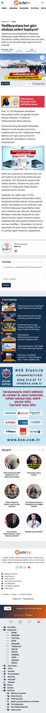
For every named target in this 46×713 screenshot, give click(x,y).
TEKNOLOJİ (16, 646)
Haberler (5, 22)
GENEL (14, 633)
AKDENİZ (15, 660)
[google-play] (28, 599)
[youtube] (39, 622)
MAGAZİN (15, 644)
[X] (21, 567)
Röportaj (11, 677)
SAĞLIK (14, 649)
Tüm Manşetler (9, 584)
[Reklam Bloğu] (23, 405)
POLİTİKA (35, 8)
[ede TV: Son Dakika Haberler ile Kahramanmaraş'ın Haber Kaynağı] (22, 3)
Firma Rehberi (13, 674)
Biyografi (11, 679)
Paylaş (6, 83)
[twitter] (20, 622)
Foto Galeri (12, 666)
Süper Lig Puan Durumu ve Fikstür (25, 701)
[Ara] (43, 2)
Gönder (6, 285)
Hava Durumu (9, 576)
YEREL (4, 8)
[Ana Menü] (2, 3)
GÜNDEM (13, 8)
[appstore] (17, 599)
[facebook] (11, 622)
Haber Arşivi (8, 588)
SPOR (43, 8)
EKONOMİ (24, 8)
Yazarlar (10, 671)
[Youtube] (29, 567)
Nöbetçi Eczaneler (10, 574)
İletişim (6, 594)
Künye (14, 594)
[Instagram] (25, 567)
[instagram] (29, 622)
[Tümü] (43, 450)
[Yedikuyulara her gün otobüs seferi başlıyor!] (23, 67)
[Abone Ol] (39, 84)
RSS (8, 608)
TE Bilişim (28, 615)
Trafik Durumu (9, 579)
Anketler (11, 682)
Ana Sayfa (11, 627)
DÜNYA (14, 663)
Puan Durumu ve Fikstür (12, 581)
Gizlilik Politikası (26, 594)
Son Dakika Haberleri (11, 586)
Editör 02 (17, 246)
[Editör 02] (7, 248)
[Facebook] (17, 567)
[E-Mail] (15, 251)
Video (10, 668)
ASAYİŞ (14, 652)
